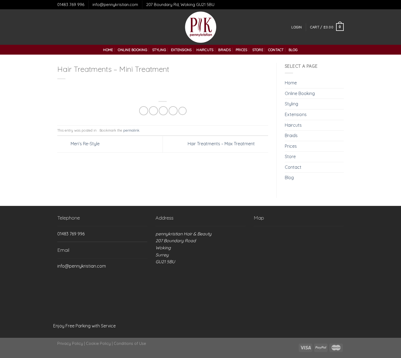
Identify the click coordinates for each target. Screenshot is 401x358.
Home (108, 50)
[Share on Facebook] (143, 110)
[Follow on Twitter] (68, 27)
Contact (276, 50)
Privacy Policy (70, 343)
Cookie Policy (98, 343)
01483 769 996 (70, 4)
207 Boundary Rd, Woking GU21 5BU (180, 4)
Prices (241, 50)
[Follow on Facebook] (61, 27)
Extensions (181, 50)
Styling (159, 50)
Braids (224, 50)
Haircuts (204, 50)
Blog (293, 50)
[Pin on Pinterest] (173, 110)
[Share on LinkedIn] (182, 111)
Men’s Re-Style (85, 143)
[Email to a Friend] (163, 110)
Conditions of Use (130, 343)
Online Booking (132, 50)
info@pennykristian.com (115, 4)
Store (257, 50)
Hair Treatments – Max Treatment (222, 143)
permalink (131, 130)
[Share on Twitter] (153, 110)
